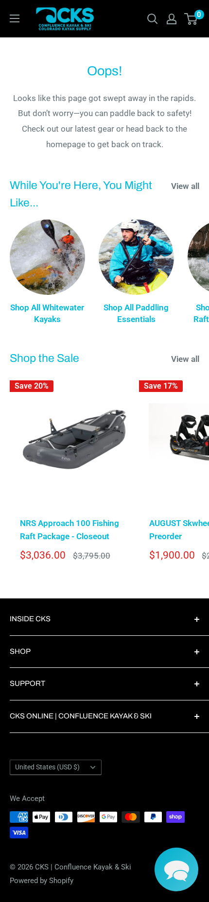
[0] (191, 19)
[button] (176, 869)
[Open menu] (14, 18)
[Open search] (152, 19)
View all (185, 186)
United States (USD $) (47, 767)
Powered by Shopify (41, 880)
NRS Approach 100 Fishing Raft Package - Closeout (69, 529)
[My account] (171, 19)
